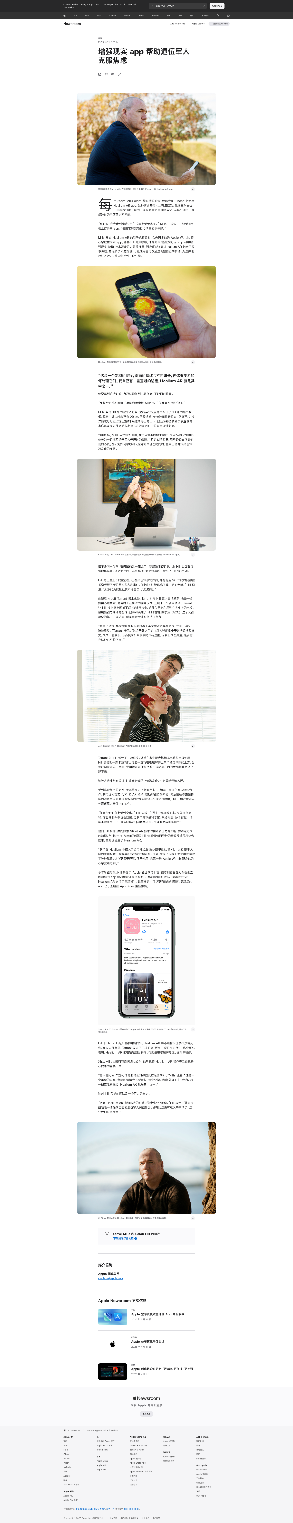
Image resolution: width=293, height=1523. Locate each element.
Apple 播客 (101, 1465)
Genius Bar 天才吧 (138, 1446)
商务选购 (167, 1446)
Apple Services (177, 24)
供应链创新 (201, 1459)
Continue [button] (217, 6)
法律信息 (145, 1518)
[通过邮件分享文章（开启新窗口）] (113, 74)
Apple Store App (138, 1463)
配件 (65, 1480)
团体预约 (133, 1454)
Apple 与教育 (169, 1457)
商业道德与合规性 (203, 1487)
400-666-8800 (131, 1509)
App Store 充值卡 (71, 1485)
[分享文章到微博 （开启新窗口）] (106, 74)
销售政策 (135, 1518)
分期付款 (133, 1476)
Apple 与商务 (169, 1441)
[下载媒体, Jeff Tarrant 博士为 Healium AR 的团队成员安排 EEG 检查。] (193, 746)
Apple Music (102, 1461)
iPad (65, 1450)
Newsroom (72, 23)
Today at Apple (137, 1450)
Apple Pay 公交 (70, 1500)
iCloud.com (102, 1450)
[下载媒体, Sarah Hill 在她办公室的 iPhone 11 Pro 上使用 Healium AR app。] (193, 555)
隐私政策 (113, 1518)
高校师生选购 (168, 1461)
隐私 (198, 1454)
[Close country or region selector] (228, 5)
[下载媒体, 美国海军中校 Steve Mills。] (193, 189)
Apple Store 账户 (104, 1446)
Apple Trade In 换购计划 (141, 1472)
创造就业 (200, 1483)
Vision (66, 1463)
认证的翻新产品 (136, 1467)
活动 (198, 1491)
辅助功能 (200, 1441)
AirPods (67, 1467)
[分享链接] (119, 74)
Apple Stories (198, 24)
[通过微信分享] (100, 74)
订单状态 (133, 1480)
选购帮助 (133, 1485)
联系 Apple (201, 1496)
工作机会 (200, 1478)
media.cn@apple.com (110, 1278)
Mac (65, 1446)
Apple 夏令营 (136, 1459)
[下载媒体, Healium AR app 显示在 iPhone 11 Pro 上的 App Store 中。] (193, 1029)
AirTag (66, 1476)
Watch (66, 1459)
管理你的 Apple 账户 (106, 1441)
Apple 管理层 (202, 1474)
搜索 (220, 24)
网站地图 (156, 1518)
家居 (65, 1472)
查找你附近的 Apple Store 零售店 (90, 1509)
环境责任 (200, 1450)
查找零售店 (134, 1441)
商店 (65, 1441)
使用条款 (124, 1518)
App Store (101, 1470)
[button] (177, 6)
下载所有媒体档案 (123, 1238)
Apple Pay (68, 1496)
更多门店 (110, 1509)
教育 (198, 1446)
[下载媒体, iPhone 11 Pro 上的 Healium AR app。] (193, 362)
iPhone (66, 1454)
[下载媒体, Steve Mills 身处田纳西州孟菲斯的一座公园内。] (193, 1218)
